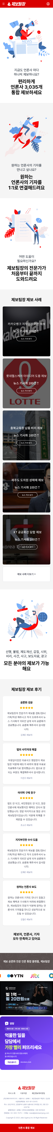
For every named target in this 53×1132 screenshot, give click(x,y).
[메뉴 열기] (3, 3)
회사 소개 (11, 1093)
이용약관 (23, 1093)
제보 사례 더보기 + (26, 574)
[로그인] (48, 4)
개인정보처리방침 (38, 1093)
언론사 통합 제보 (26, 1127)
